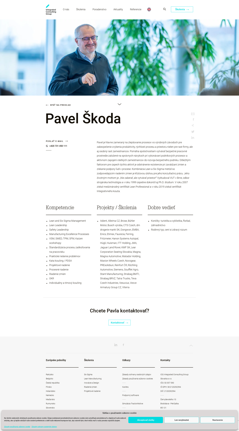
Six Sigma (88, 374)
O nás (66, 9)
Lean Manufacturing (93, 379)
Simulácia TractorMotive (132, 403)
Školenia (80, 9)
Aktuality (118, 9)
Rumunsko (50, 403)
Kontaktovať (118, 322)
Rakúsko (49, 374)
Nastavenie (217, 420)
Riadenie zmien (90, 387)
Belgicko (49, 379)
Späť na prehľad (60, 105)
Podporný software (130, 395)
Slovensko (50, 408)
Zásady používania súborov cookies (137, 379)
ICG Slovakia (51, 9)
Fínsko (49, 387)
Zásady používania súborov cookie (17, 427)
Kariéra (125, 387)
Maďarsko (50, 399)
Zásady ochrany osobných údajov (44, 427)
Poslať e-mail (55, 141)
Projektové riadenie (92, 391)
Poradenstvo (99, 9)
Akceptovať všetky (145, 420)
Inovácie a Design (91, 383)
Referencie (135, 9)
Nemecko (50, 395)
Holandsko (50, 391)
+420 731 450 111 (58, 146)
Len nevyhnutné (182, 420)
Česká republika (52, 383)
